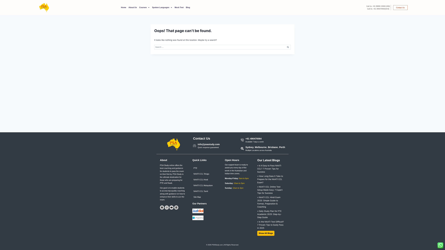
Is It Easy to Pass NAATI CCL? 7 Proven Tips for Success (269, 168)
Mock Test (179, 7)
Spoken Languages (160, 7)
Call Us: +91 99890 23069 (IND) (378, 6)
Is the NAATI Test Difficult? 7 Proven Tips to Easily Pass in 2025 (270, 225)
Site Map (197, 197)
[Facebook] (162, 207)
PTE (195, 168)
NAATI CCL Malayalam (203, 185)
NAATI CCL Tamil (201, 191)
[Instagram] (167, 207)
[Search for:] (222, 47)
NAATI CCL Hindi (201, 180)
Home (123, 7)
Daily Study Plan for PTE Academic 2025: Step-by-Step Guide (269, 214)
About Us (133, 7)
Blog (188, 7)
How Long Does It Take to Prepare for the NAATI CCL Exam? (270, 179)
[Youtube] (171, 207)
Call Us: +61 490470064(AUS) (378, 9)
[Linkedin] (176, 207)
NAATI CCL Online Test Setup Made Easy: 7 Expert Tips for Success (270, 190)
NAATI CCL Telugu (201, 174)
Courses (143, 7)
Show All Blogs (266, 233)
